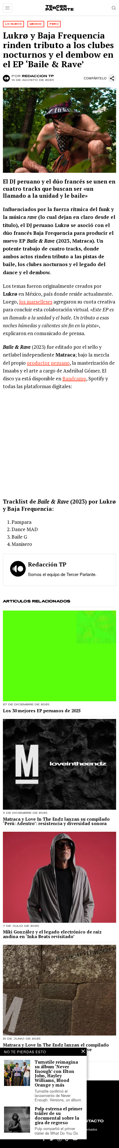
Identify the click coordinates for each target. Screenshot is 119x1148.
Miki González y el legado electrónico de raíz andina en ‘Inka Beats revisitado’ (52, 934)
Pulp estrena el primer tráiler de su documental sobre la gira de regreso (58, 1116)
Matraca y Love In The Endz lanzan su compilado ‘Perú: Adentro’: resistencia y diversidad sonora (56, 821)
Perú (54, 24)
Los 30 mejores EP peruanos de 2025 (42, 711)
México (36, 24)
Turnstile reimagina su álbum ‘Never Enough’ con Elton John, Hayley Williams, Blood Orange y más (56, 1073)
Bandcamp (74, 378)
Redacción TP (38, 76)
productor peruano (48, 362)
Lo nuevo (13, 24)
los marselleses (35, 301)
